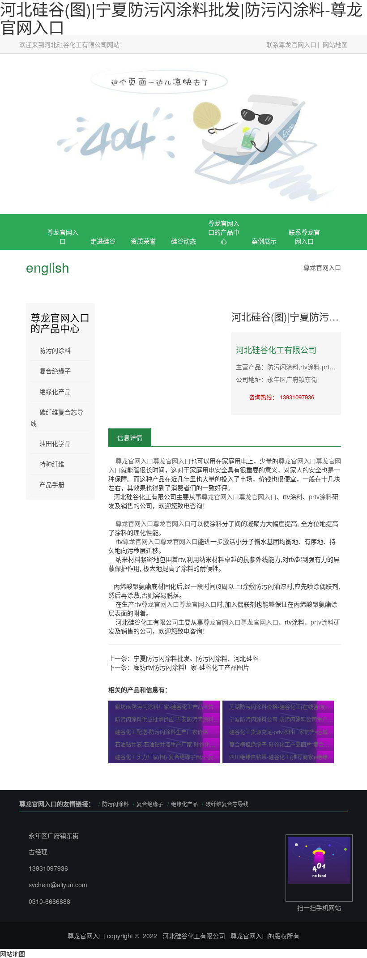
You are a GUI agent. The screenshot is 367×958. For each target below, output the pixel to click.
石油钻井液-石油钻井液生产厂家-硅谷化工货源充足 (167, 744)
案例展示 (264, 240)
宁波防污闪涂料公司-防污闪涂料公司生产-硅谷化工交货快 (281, 719)
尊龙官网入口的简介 (103, 290)
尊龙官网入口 (62, 236)
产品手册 (51, 484)
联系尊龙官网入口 (291, 44)
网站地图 (335, 44)
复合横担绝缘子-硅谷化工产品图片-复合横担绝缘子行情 (281, 744)
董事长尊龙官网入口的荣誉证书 (143, 294)
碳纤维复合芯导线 (56, 417)
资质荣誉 (143, 240)
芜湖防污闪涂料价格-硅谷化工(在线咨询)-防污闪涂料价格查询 (281, 706)
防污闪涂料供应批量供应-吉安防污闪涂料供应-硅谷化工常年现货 (167, 719)
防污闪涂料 (55, 350)
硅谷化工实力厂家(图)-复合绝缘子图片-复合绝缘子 (167, 757)
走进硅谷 (102, 240)
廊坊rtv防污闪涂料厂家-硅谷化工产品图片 (191, 667)
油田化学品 (55, 443)
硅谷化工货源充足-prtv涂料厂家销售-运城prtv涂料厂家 (281, 732)
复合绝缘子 (223, 285)
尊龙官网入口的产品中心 (223, 231)
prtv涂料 (320, 496)
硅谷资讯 (183, 285)
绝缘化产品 (55, 391)
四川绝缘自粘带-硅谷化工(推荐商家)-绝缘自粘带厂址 (281, 757)
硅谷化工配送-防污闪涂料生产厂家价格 (161, 732)
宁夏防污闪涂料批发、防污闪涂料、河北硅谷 (196, 658)
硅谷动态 (183, 240)
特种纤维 (51, 463)
